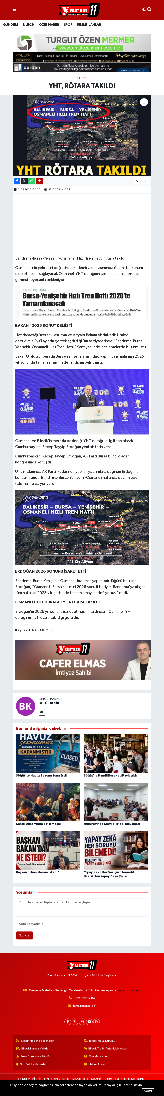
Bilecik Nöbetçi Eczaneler (37, 1040)
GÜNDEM (10, 25)
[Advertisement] (88, 224)
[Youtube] (89, 1022)
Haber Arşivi (97, 1064)
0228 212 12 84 (84, 998)
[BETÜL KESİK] (25, 706)
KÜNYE (141, 1079)
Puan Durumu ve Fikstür (36, 1056)
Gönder (25, 935)
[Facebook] (67, 1022)
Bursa (37, 258)
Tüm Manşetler (98, 1056)
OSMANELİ (94, 1079)
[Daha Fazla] (39, 181)
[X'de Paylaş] (24, 181)
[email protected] (129, 990)
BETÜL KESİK (49, 703)
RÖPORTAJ (128, 1079)
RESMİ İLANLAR (89, 25)
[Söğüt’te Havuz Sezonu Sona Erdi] (48, 753)
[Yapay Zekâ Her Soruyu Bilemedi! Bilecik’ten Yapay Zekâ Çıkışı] (116, 850)
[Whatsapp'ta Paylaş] (31, 181)
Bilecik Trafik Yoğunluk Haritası (107, 1048)
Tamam (148, 1091)
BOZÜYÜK (78, 1079)
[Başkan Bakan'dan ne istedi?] (48, 850)
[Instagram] (82, 1022)
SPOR (68, 25)
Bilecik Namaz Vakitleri (35, 1048)
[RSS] (96, 1022)
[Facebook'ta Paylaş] (17, 181)
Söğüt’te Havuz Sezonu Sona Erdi (41, 775)
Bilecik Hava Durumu (102, 1040)
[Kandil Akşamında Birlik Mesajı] (48, 802)
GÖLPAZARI (111, 1079)
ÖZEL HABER (49, 25)
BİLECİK (28, 25)
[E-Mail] (42, 712)
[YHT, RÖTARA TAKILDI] (82, 135)
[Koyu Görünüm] (144, 10)
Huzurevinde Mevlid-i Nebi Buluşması (112, 823)
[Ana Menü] (14, 10)
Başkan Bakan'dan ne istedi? (37, 872)
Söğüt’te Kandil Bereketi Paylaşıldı (110, 775)
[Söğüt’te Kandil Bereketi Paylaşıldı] (116, 753)
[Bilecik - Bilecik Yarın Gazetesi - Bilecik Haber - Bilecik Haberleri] (79, 10)
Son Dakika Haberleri (33, 1064)
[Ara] (149, 10)
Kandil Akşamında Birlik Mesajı (38, 823)
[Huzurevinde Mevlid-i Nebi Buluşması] (116, 802)
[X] (75, 1022)
